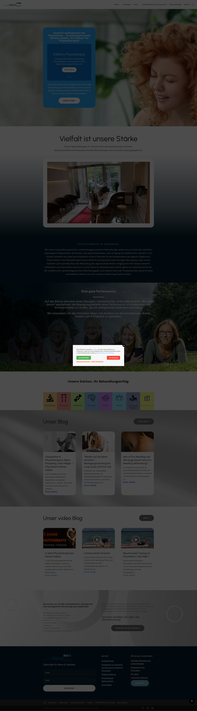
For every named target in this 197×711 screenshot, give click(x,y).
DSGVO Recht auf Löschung (105, 353)
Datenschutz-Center (83, 361)
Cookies (94, 349)
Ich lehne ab (113, 358)
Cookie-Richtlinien (97, 361)
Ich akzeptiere (83, 358)
